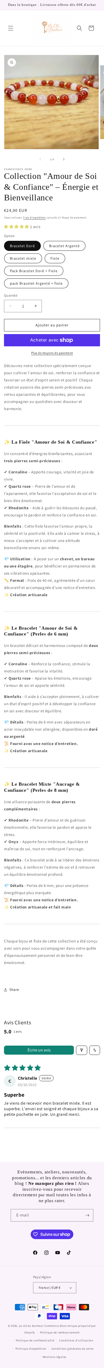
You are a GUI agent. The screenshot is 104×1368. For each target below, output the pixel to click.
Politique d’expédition (30, 1348)
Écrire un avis (39, 1050)
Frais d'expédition (34, 217)
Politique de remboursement (60, 1332)
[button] (11, 28)
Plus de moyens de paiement (52, 353)
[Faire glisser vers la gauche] (40, 159)
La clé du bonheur (31, 1326)
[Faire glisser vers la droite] (64, 159)
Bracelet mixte (23, 258)
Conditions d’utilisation (76, 1340)
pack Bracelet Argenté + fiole (36, 283)
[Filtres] (81, 1050)
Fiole (54, 258)
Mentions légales (54, 1357)
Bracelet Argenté (64, 245)
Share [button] (14, 989)
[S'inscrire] (87, 1215)
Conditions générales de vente (72, 1348)
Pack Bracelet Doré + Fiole (34, 270)
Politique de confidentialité (35, 1340)
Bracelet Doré (22, 245)
